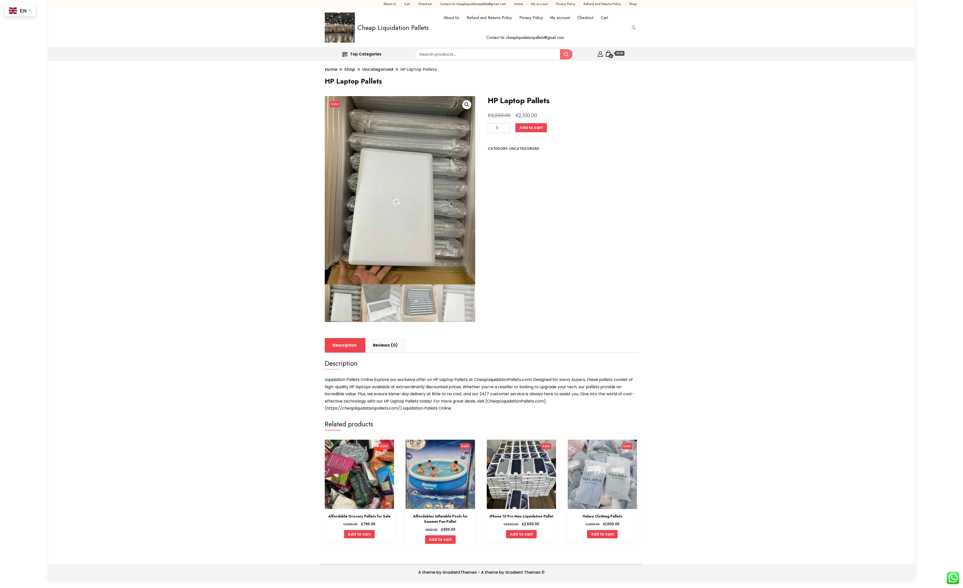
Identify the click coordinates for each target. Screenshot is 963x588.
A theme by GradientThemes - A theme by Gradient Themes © (481, 572)
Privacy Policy (565, 4)
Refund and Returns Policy (602, 4)
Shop (632, 4)
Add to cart (531, 127)
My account (539, 4)
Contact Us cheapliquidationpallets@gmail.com (473, 4)
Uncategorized (524, 148)
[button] (466, 104)
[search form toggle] (633, 27)
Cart (407, 4)
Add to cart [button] (359, 534)
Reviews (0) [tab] (385, 345)
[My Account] (600, 53)
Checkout (425, 4)
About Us (389, 4)
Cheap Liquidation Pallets (393, 27)
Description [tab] (344, 345)
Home (518, 4)
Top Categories (365, 54)
